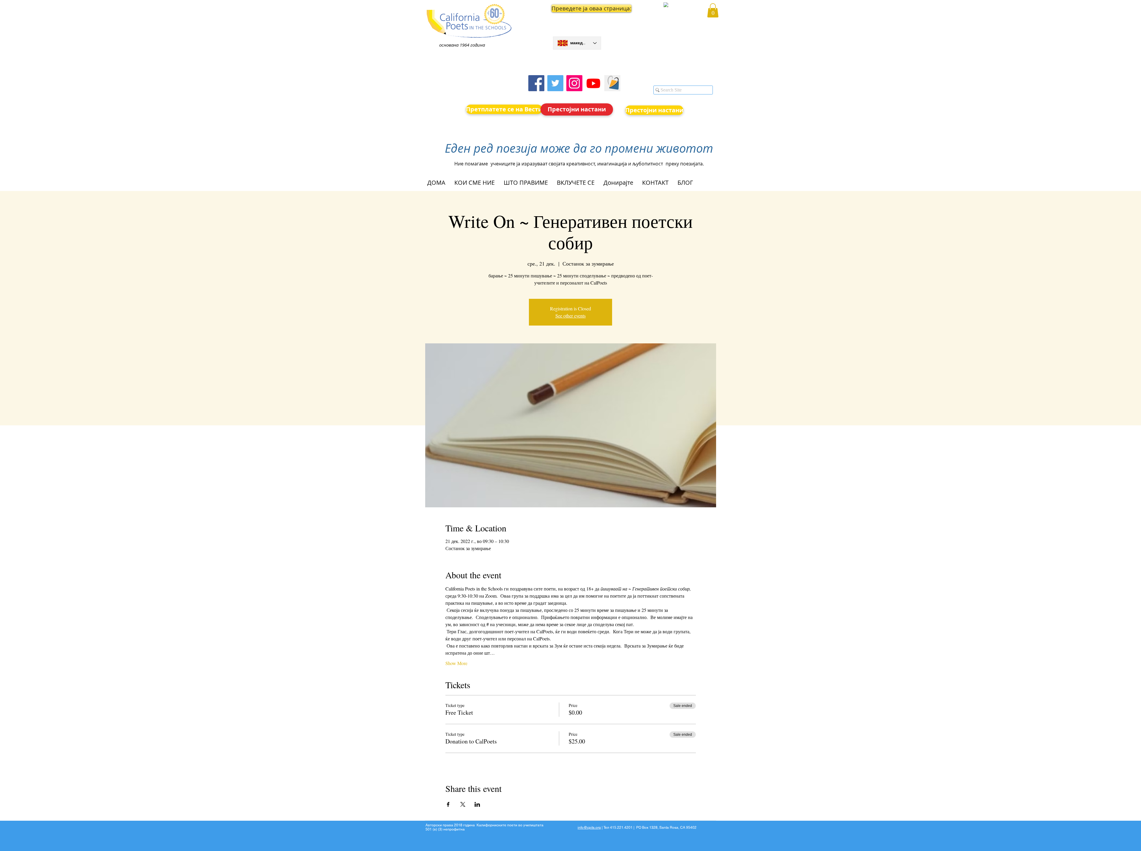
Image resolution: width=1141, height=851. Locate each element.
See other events (570, 315)
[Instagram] (574, 83)
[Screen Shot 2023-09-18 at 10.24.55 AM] (612, 83)
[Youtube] (593, 83)
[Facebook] (536, 83)
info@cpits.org (589, 827)
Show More (456, 663)
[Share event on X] (463, 804)
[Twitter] (555, 83)
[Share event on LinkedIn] (477, 804)
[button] (577, 8)
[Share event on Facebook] (448, 804)
